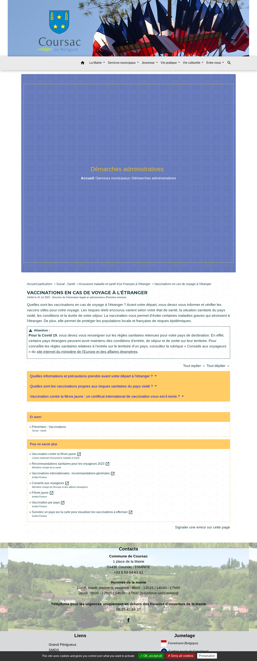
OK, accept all (152, 655)
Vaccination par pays (48, 502)
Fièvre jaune (43, 492)
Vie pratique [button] (169, 62)
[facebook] (128, 620)
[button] (82, 63)
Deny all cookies (181, 655)
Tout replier (194, 366)
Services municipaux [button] (122, 62)
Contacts (128, 548)
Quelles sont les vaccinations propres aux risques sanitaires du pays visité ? (92, 386)
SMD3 (54, 650)
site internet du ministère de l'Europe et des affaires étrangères (87, 352)
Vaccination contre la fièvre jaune (56, 454)
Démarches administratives (154, 178)
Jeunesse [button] (148, 62)
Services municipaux (113, 178)
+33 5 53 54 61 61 (128, 572)
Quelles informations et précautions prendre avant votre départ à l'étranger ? (92, 376)
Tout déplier (218, 366)
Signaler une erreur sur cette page (202, 527)
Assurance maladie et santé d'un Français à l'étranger (115, 284)
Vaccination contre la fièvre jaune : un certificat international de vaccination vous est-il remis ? (105, 396)
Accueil (87, 178)
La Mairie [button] (96, 62)
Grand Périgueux (62, 645)
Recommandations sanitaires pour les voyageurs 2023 (71, 463)
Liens (80, 635)
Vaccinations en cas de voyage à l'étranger (182, 284)
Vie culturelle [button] (192, 62)
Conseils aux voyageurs (50, 483)
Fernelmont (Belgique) (183, 643)
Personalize (207, 655)
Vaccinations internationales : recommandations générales (73, 473)
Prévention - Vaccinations (49, 426)
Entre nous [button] (214, 62)
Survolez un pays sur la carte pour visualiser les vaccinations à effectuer (82, 512)
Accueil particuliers (40, 284)
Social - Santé (66, 284)
